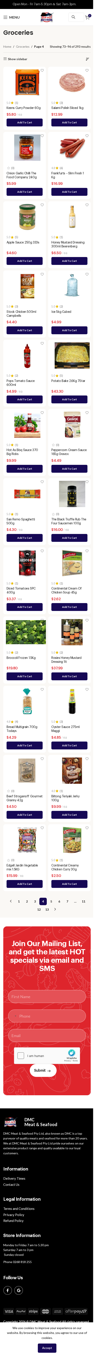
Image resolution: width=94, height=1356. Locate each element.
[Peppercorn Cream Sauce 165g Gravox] (72, 424)
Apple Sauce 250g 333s (23, 242)
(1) (16, 103)
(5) (16, 237)
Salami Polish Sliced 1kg (67, 108)
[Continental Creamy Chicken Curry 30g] (72, 840)
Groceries (23, 46)
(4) (16, 722)
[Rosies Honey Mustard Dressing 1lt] (72, 632)
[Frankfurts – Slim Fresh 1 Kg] (72, 148)
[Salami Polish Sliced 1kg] (72, 82)
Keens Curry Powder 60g (23, 108)
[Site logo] (47, 17)
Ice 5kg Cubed (61, 311)
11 (83, 901)
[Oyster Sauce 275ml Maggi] (72, 701)
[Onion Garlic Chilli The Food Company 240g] (27, 148)
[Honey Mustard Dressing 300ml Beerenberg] (72, 217)
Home (7, 46)
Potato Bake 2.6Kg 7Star (68, 381)
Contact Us (11, 1184)
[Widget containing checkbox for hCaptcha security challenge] (47, 1055)
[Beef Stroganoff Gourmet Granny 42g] (27, 771)
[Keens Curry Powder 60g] (27, 82)
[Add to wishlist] (42, 70)
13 (47, 909)
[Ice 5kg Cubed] (72, 286)
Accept (47, 1348)
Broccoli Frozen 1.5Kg (21, 658)
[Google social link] (18, 1290)
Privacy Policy (13, 1215)
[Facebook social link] (7, 1290)
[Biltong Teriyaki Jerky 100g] (72, 771)
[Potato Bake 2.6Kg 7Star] (72, 355)
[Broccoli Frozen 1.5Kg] (27, 632)
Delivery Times (14, 1178)
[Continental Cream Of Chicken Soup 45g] (72, 563)
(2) (61, 306)
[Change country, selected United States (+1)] (13, 1016)
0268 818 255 (22, 1262)
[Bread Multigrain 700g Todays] (27, 701)
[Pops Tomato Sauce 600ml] (27, 355)
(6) (61, 168)
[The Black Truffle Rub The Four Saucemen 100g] (72, 494)
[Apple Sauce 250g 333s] (27, 217)
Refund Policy (13, 1221)
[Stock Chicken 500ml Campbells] (27, 286)
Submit (40, 1070)
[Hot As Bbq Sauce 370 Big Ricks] (27, 424)
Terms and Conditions (19, 1209)
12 (39, 909)
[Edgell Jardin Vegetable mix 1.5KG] (27, 840)
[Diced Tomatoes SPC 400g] (27, 563)
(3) (61, 103)
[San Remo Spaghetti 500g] (27, 494)
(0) (12, 168)
